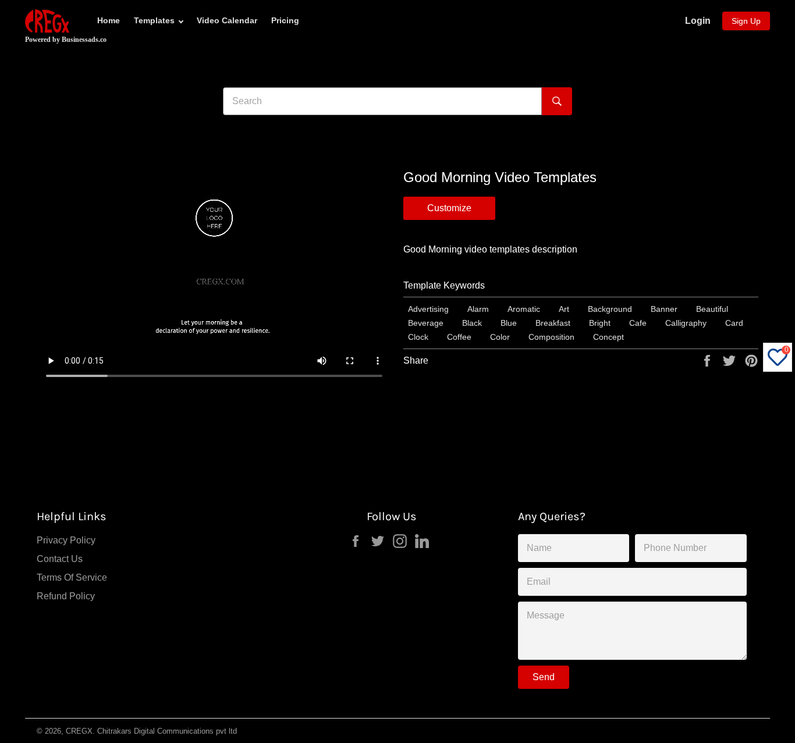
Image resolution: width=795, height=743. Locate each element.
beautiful (712, 309)
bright (600, 323)
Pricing (285, 20)
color (500, 337)
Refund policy (66, 596)
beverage (425, 323)
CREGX (79, 731)
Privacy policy (66, 540)
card (734, 323)
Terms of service (72, 577)
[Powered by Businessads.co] (47, 21)
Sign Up (746, 21)
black (472, 323)
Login (698, 21)
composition (551, 337)
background (610, 309)
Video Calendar (227, 20)
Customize (449, 208)
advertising (428, 309)
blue (509, 323)
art (564, 309)
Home (108, 20)
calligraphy (686, 323)
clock (418, 337)
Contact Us (60, 559)
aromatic (523, 309)
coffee (459, 337)
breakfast (552, 323)
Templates (154, 20)
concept (608, 337)
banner (664, 309)
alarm (478, 309)
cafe (638, 323)
